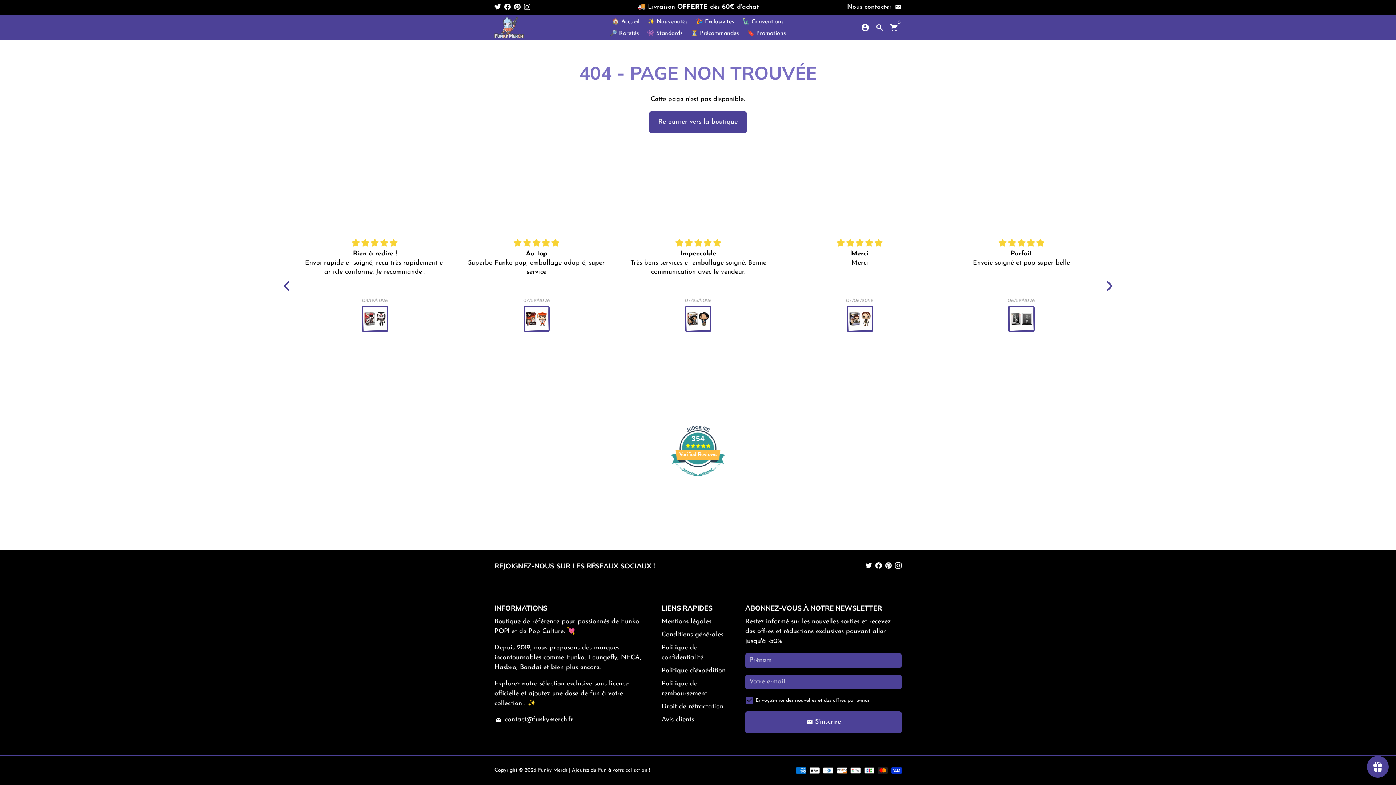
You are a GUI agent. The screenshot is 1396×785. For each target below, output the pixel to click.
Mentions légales (686, 622)
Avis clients (678, 720)
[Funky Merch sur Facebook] (507, 7)
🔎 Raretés (624, 33)
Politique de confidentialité (682, 653)
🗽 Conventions (763, 22)
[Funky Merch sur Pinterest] (517, 7)
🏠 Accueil (625, 22)
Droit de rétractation (692, 707)
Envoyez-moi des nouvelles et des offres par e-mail (813, 700)
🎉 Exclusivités (715, 22)
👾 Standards (665, 33)
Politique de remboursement (684, 689)
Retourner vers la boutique (698, 122)
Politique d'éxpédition (694, 671)
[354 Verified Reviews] (698, 480)
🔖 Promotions (766, 33)
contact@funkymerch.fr (534, 720)
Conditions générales (692, 635)
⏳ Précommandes (715, 33)
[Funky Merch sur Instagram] (527, 7)
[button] (288, 286)
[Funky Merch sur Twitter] (497, 7)
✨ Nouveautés (667, 22)
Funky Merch (552, 770)
